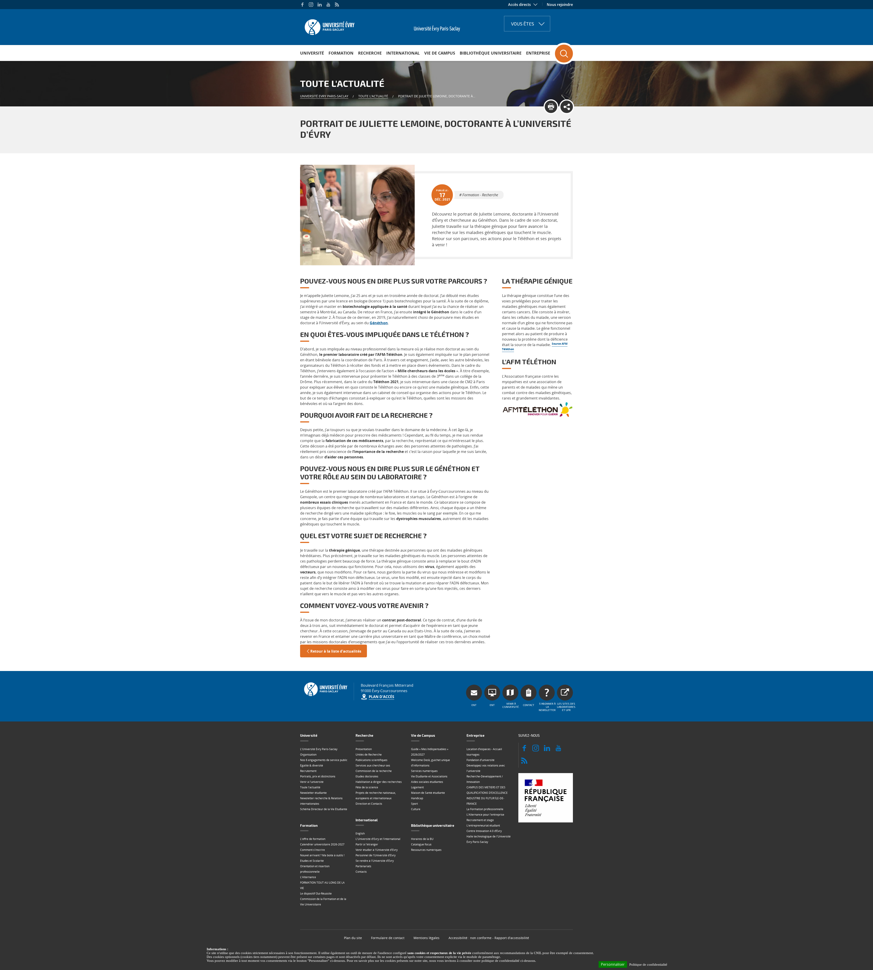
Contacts (361, 872)
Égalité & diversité (311, 765)
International (403, 53)
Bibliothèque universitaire (491, 53)
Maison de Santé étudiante (428, 793)
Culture (415, 809)
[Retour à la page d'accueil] (329, 25)
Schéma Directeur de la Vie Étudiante (323, 809)
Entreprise (538, 53)
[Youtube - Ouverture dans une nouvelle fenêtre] (328, 4)
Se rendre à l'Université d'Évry (375, 861)
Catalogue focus (421, 844)
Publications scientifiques (371, 760)
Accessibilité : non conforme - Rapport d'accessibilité (489, 938)
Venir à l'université (312, 782)
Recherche (370, 53)
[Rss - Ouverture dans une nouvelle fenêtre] (337, 4)
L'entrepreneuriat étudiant (483, 825)
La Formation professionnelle (485, 809)
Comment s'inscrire (312, 850)
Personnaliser (613, 964)
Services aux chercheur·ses (373, 765)
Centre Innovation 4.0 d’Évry (484, 831)
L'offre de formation (312, 839)
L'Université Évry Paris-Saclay (318, 749)
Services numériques (424, 771)
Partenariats (363, 866)
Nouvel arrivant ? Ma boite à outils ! (322, 855)
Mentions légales (426, 938)
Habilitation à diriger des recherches (379, 782)
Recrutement (308, 771)
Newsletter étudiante (313, 793)
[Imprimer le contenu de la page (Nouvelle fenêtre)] (551, 106)
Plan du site (353, 938)
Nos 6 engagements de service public (323, 760)
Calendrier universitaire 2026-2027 (322, 844)
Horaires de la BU (422, 839)
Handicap (417, 798)
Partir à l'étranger (367, 844)
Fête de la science (367, 787)
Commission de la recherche (374, 771)
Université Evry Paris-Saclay (324, 96)
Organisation (308, 754)
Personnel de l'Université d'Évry (376, 855)
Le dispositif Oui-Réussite (316, 893)
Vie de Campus (439, 53)
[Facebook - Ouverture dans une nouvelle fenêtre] (302, 4)
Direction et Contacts (369, 804)
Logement (417, 787)
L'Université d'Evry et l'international (378, 839)
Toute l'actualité (373, 96)
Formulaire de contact (387, 938)
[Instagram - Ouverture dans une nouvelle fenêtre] (311, 4)
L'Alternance (308, 877)
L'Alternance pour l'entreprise (485, 815)
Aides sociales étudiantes (427, 782)
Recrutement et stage (480, 820)
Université (312, 53)
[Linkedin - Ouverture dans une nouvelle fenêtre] (319, 4)
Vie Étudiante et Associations (429, 776)
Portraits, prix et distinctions (317, 776)
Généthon (379, 322)
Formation (341, 53)
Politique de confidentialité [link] (648, 964)
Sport (414, 804)
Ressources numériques (426, 850)
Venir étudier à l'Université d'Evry (377, 850)
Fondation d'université (480, 760)
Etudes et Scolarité (312, 861)
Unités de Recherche (369, 754)
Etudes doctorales (367, 776)
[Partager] (566, 106)
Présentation (364, 749)
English (360, 833)
